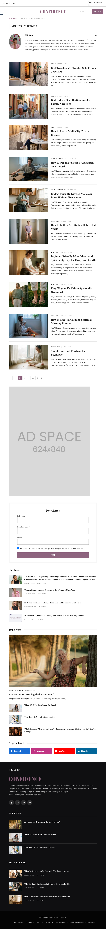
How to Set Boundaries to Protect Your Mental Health (47, 896)
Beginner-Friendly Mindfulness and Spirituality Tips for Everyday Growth (73, 258)
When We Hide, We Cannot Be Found (40, 705)
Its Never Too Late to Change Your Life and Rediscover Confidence (52, 602)
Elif (86, 40)
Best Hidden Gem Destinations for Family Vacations (70, 102)
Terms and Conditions (76, 922)
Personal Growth (16, 690)
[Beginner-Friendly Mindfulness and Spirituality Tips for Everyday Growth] (28, 262)
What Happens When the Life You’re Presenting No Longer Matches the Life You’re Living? (60, 730)
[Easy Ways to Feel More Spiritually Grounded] (28, 294)
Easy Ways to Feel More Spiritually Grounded (71, 290)
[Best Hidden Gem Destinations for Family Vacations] (28, 106)
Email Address (23, 527)
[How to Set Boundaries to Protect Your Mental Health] (15, 899)
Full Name (21, 516)
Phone (19, 537)
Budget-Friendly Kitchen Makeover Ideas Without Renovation (71, 195)
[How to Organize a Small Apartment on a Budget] (28, 169)
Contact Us (39, 922)
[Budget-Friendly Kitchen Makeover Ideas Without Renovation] (28, 200)
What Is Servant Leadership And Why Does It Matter (47, 871)
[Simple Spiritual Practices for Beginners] (28, 357)
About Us (28, 922)
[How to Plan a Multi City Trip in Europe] (28, 137)
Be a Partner (18, 922)
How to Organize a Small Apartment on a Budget (72, 164)
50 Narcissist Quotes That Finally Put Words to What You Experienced (54, 615)
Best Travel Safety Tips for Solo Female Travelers (73, 69)
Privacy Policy (61, 922)
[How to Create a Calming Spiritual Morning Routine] (28, 326)
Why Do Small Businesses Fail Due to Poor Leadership (47, 884)
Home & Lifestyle (58, 158)
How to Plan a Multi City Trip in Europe (70, 133)
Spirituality (55, 221)
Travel (53, 64)
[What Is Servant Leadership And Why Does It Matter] (15, 874)
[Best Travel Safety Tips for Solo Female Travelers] (28, 74)
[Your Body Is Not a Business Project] (15, 719)
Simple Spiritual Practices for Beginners (68, 352)
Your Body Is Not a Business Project (39, 717)
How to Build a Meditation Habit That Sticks (73, 227)
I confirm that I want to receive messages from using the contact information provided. (52, 548)
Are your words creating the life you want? (31, 694)
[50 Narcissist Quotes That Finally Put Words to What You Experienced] (15, 618)
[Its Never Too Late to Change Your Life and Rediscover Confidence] (15, 605)
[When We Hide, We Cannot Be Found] (15, 708)
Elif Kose (29, 35)
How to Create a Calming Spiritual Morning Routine (71, 321)
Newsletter (49, 922)
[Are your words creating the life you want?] (53, 661)
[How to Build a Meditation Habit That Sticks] (28, 231)
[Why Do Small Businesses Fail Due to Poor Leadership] (15, 886)
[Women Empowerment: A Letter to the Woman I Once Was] (15, 592)
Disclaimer (90, 922)
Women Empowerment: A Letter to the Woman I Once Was (49, 590)
